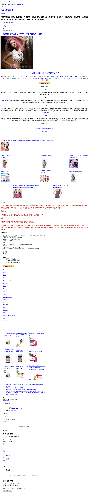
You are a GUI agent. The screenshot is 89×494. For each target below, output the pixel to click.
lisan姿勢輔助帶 (4, 171)
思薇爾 (4, 307)
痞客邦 (13, 408)
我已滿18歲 (6, 490)
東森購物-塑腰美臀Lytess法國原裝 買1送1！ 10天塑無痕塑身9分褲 (21, 389)
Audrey (4, 299)
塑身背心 (5, 283)
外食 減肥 (44, 131)
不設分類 (11, 22)
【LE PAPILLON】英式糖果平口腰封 (44, 73)
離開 (10, 490)
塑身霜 (4, 286)
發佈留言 (5, 421)
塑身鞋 (4, 275)
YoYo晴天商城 (7, 10)
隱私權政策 (32, 475)
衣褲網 (4, 294)
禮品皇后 (5, 318)
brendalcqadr (6, 400)
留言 (17, 408)
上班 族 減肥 (46, 112)
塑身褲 (4, 272)
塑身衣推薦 (6, 280)
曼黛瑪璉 (5, 310)
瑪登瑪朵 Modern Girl (8, 315)
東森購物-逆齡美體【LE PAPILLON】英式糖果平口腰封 (22, 34)
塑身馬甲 (5, 288)
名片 (4, 28)
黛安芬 (4, 302)
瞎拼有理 (5, 291)
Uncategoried (14, 410)
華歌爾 (10, 297)
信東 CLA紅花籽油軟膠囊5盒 (35, 351)
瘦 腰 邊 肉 (31, 379)
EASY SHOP (6, 304)
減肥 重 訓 (3, 101)
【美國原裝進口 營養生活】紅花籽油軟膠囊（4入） (9, 351)
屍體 (14, 315)
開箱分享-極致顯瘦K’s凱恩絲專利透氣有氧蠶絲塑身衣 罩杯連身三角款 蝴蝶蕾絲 (24, 391)
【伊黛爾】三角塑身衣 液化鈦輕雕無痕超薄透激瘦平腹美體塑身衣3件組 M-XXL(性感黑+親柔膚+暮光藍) (30, 140)
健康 (10, 280)
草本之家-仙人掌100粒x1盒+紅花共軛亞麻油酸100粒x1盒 (21, 335)
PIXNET (14, 475)
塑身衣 (4, 269)
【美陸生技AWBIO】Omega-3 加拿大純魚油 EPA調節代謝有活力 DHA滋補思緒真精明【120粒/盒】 (37, 367)
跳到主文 (3, 13)
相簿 (4, 25)
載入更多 (5, 413)
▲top (4, 411)
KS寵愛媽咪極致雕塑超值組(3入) (76, 171)
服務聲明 (36, 475)
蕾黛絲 (4, 312)
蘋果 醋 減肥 (6, 297)
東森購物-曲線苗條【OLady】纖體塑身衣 (15, 388)
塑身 (4, 277)
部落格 (4, 26)
